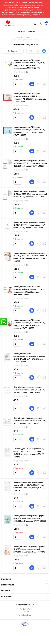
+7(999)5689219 (34, 23)
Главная (19, 37)
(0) (27, 72)
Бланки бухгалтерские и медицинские (25, 40)
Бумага (28, 37)
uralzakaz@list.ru (25, 615)
